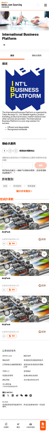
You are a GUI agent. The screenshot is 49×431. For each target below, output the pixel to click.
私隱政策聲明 (7, 375)
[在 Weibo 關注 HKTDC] (17, 395)
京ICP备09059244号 (31, 380)
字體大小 (6, 371)
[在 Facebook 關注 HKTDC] (3, 395)
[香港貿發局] (24, 352)
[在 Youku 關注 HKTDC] (30, 395)
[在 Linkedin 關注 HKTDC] (12, 395)
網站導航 (6, 380)
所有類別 (17, 186)
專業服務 (31, 186)
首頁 (5, 186)
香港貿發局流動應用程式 (33, 360)
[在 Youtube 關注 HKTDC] (26, 395)
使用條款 (27, 371)
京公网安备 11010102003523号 (10, 385)
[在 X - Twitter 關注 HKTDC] (8, 395)
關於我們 (27, 356)
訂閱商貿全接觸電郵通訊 (12, 365)
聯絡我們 (6, 360)
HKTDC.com (7, 356)
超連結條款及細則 (31, 375)
